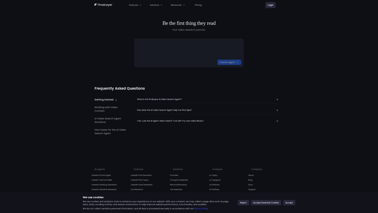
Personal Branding (178, 184)
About (251, 175)
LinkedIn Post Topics (140, 180)
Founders (174, 175)
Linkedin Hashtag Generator (104, 184)
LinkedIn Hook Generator (141, 184)
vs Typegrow (215, 180)
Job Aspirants (176, 189)
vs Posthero (214, 189)
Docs (250, 184)
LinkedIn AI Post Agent (101, 175)
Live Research (137, 189)
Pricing (198, 5)
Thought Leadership (179, 180)
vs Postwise (214, 184)
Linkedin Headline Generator (104, 189)
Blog (250, 180)
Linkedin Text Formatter (102, 180)
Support (251, 189)
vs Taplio (213, 175)
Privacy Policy (201, 208)
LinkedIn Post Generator (141, 175)
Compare (217, 169)
